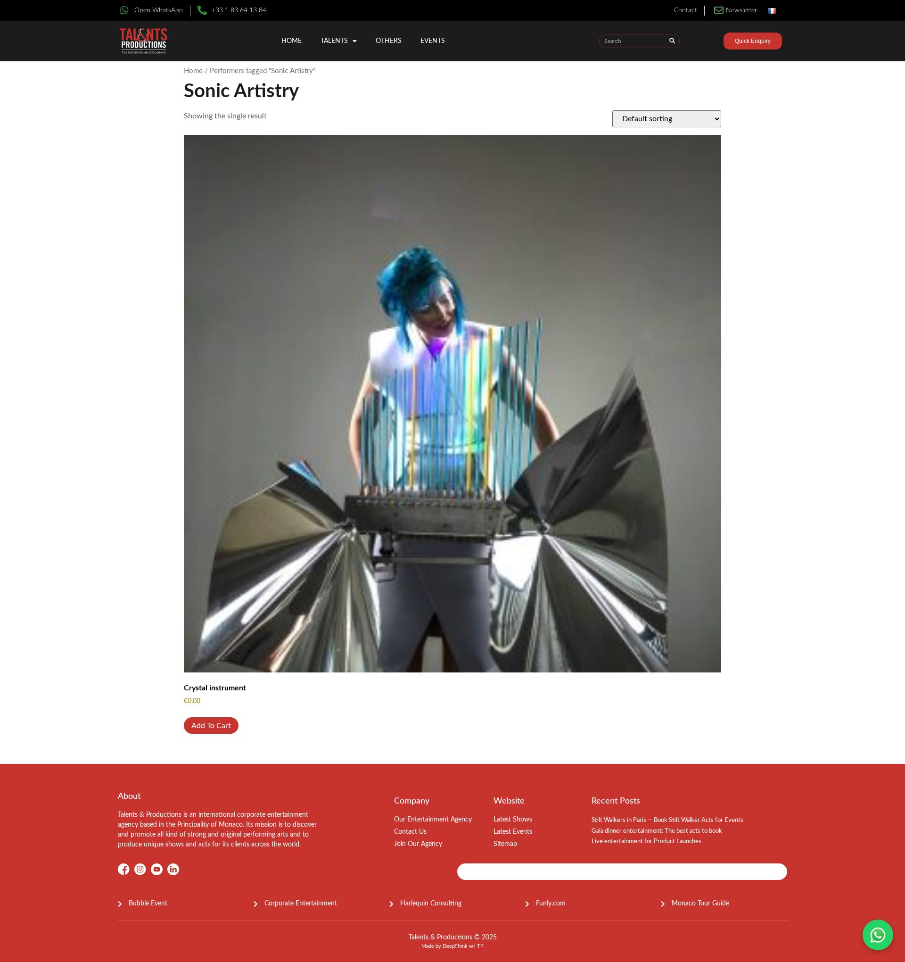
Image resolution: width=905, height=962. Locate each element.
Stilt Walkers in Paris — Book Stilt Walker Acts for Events (667, 820)
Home (291, 41)
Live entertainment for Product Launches (646, 841)
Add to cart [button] (211, 726)
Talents (334, 41)
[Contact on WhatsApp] (878, 935)
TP (480, 946)
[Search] (672, 41)
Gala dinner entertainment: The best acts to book (657, 831)
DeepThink (455, 946)
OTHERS (389, 41)
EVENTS (432, 41)
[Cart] (707, 42)
